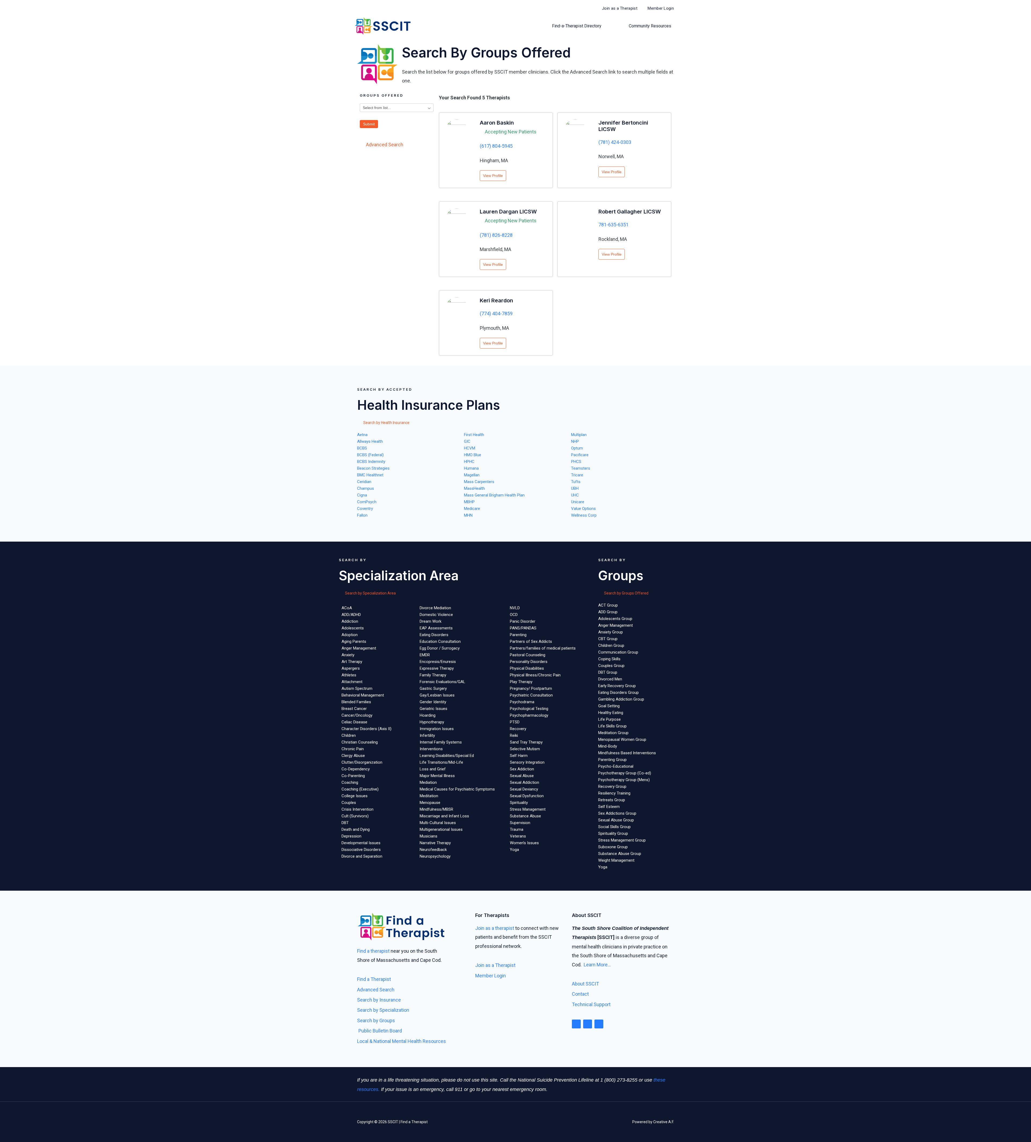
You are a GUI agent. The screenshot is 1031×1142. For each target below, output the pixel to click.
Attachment (352, 681)
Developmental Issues (361, 842)
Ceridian (364, 481)
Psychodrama (522, 701)
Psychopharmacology (529, 715)
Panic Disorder (522, 621)
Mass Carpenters (479, 481)
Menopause (430, 802)
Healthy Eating (610, 712)
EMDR (425, 654)
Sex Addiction (522, 769)
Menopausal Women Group (622, 739)
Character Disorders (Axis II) (366, 728)
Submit (369, 124)
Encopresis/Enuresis (438, 661)
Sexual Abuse (522, 775)
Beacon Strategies (373, 468)
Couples (349, 802)
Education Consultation (440, 641)
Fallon (362, 515)
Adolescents (353, 628)
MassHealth (474, 488)
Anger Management (359, 648)
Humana (471, 468)
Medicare (472, 508)
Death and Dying (356, 829)
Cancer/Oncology (357, 715)
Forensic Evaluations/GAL (442, 681)
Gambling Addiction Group (621, 699)
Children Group (611, 645)
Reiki (514, 735)
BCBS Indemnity (371, 461)
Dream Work (430, 621)
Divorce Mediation (435, 608)
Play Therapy (521, 681)
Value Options (583, 508)
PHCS (576, 461)
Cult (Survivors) (355, 816)
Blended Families (356, 701)
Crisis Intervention (357, 809)
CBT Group (608, 638)
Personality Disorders (528, 661)
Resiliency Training (614, 793)
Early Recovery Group (617, 685)
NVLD (515, 608)
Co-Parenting (353, 775)
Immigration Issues (437, 728)
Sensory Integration (527, 762)
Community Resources (650, 25)
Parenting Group (612, 759)
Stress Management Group (622, 840)
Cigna (362, 495)
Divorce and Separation (362, 856)
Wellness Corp (584, 515)
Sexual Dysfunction (527, 795)
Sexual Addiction (524, 782)
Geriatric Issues (433, 708)
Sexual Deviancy (524, 789)
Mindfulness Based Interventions (627, 753)
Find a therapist (373, 951)
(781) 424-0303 (614, 142)
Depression (351, 836)
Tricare (577, 475)
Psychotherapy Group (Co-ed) (624, 773)
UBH (575, 488)
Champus (365, 488)
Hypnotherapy (432, 722)
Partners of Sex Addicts (531, 641)
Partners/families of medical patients (543, 648)
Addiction (350, 621)
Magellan (472, 475)
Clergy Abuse (353, 755)
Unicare (577, 501)
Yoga (514, 849)
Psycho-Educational (615, 766)
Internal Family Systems (441, 742)
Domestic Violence (436, 614)
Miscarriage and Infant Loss (444, 816)
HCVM (469, 448)
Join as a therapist (494, 928)
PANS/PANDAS (523, 628)
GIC (467, 441)
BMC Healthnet (370, 475)
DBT (345, 822)
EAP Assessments (436, 628)
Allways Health (370, 441)
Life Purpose (609, 719)
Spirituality (519, 802)
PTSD (515, 722)
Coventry (365, 508)
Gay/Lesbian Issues (437, 695)
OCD (514, 614)
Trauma (516, 829)
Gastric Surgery (433, 688)
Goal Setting (609, 706)
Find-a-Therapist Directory (576, 25)
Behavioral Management (363, 695)
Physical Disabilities (527, 668)
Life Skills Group (612, 726)
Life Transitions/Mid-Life (441, 762)
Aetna (362, 434)
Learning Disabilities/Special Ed (447, 755)
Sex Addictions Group (617, 813)
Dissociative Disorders (361, 849)
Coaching (350, 782)
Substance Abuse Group (619, 853)
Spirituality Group (613, 833)
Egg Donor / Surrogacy (440, 648)
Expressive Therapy (437, 668)
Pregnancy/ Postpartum (531, 688)
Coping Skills (609, 659)
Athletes (349, 675)
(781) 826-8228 (496, 235)
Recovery (518, 728)
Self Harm (519, 755)
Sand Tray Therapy (526, 742)
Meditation (429, 795)
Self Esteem (609, 806)
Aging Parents (354, 641)
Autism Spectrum (357, 688)
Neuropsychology (435, 856)
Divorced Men (610, 679)
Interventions (431, 748)
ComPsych (366, 501)
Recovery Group (612, 786)
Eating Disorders (434, 634)
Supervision (520, 822)
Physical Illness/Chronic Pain (535, 675)
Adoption (350, 634)
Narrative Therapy (435, 842)
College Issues (355, 795)
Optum (577, 448)
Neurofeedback (433, 849)
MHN (468, 515)
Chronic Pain (353, 748)
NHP (575, 441)
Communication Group (618, 652)
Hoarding (427, 715)
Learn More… (597, 964)
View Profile (493, 175)
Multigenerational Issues (441, 829)
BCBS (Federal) (370, 454)
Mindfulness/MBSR (436, 809)
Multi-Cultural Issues (438, 822)
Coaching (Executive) (360, 789)
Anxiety (348, 654)
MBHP (469, 501)
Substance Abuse (525, 816)
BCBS (362, 448)
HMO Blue (472, 454)
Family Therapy (433, 675)
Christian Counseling (360, 742)
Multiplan (579, 434)
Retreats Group (611, 799)
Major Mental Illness (437, 775)
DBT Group (607, 672)
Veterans (518, 836)
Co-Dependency (356, 769)
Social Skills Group (614, 826)
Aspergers (351, 668)
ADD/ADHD (351, 614)
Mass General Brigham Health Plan (494, 495)
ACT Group (608, 605)
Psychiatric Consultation (531, 695)
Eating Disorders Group (618, 692)
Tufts (575, 481)
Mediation (428, 782)
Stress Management (528, 809)
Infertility (427, 735)
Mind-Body (607, 746)
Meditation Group (613, 732)
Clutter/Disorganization (362, 762)
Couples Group (611, 665)
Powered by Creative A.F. (653, 1122)
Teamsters (580, 468)
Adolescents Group (615, 618)
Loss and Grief (433, 769)
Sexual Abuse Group (616, 820)
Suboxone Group (613, 846)
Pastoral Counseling (527, 654)
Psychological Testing (529, 708)
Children (349, 735)
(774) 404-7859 (496, 313)
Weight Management (616, 860)
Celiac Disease (354, 722)
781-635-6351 (613, 224)
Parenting (518, 634)
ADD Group (608, 612)
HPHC (469, 461)
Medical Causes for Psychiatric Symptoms (457, 789)
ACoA (347, 608)
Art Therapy (352, 661)
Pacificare (580, 454)
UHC (575, 495)
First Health (474, 434)
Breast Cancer (354, 708)
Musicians (428, 836)
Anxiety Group (610, 632)
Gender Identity (433, 701)
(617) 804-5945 (496, 146)
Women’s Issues (524, 842)
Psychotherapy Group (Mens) (624, 779)
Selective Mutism (525, 748)
